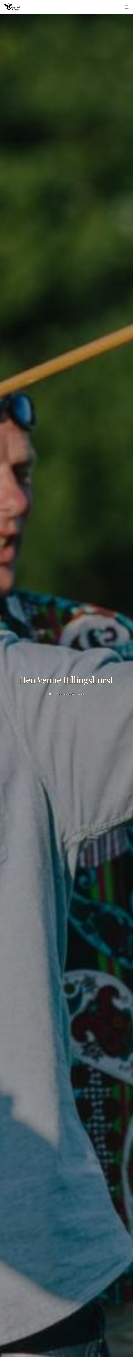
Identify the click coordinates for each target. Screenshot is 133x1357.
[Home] (12, 7)
